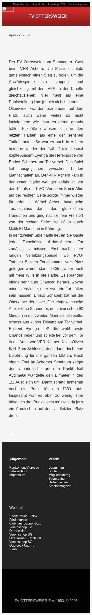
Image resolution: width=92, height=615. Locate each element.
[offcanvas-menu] (80, 16)
